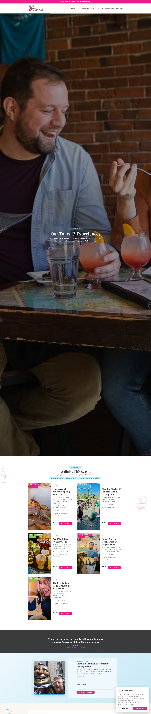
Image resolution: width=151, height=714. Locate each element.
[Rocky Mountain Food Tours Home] (38, 8)
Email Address (82, 684)
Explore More (105, 8)
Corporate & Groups (85, 8)
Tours (73, 8)
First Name (80, 677)
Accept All (140, 708)
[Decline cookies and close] (146, 690)
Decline (125, 708)
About (95, 8)
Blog (112, 8)
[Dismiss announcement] (149, 2)
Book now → (87, 2)
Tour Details (64, 523)
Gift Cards (119, 8)
